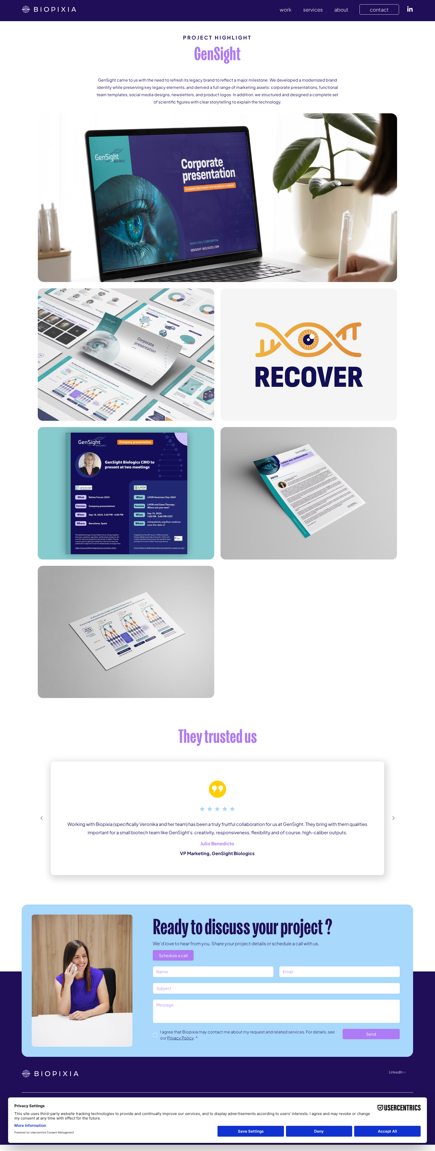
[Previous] (42, 818)
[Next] (393, 818)
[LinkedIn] (410, 9)
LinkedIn (397, 1072)
